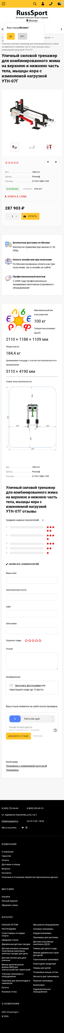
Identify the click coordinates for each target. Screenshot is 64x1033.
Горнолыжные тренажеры (45, 959)
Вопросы (6, 869)
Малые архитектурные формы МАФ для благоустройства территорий (16, 967)
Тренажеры (12, 770)
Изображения (13, 677)
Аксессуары (39, 985)
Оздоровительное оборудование (42, 990)
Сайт (8, 606)
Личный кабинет (10, 901)
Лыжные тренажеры (43, 981)
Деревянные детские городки (16, 944)
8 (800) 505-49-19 (35, 808)
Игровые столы (9, 992)
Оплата (5, 860)
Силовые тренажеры (43, 929)
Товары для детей (42, 968)
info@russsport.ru (10, 821)
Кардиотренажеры (42, 933)
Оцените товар (13, 640)
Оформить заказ (10, 905)
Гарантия (6, 856)
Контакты (6, 873)
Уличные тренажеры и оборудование (13, 975)
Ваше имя (11, 573)
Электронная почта (16, 590)
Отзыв (9, 648)
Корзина (6, 897)
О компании (7, 852)
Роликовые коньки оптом (45, 972)
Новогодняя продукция (44, 964)
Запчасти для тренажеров (46, 976)
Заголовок (11, 623)
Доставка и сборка (11, 864)
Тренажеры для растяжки (45, 937)
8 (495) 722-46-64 (10, 808)
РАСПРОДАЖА (9, 929)
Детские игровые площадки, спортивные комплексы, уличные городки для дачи (15, 951)
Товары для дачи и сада (45, 948)
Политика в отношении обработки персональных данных (30, 877)
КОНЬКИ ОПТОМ (10, 925)
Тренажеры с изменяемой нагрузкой (26, 766)
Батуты (5, 987)
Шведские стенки (10, 940)
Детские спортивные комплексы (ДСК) (43, 943)
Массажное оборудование (46, 925)
